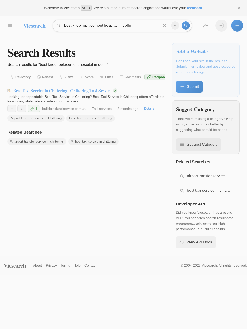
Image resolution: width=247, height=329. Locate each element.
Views (68, 77)
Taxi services (102, 109)
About (37, 265)
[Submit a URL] (237, 26)
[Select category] (175, 25)
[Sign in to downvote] (21, 108)
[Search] (186, 25)
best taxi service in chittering (95, 141)
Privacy (51, 265)
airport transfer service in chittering (38, 141)
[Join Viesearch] (205, 26)
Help (77, 265)
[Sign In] (221, 26)
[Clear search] (164, 25)
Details (149, 108)
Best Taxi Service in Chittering (90, 118)
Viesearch (34, 25)
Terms (65, 265)
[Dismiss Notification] (239, 8)
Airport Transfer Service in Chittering (36, 118)
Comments (133, 77)
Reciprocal (160, 77)
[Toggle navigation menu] (10, 26)
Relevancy (23, 77)
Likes (109, 77)
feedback (194, 8)
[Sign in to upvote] (11, 108)
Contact (90, 265)
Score (89, 77)
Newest (47, 77)
